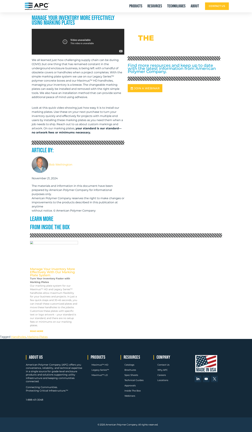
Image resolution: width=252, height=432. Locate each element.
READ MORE (36, 331)
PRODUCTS (98, 357)
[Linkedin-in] (198, 379)
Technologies (176, 6)
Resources (154, 6)
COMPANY (163, 357)
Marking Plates (37, 336)
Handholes (18, 336)
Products (135, 6)
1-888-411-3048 (34, 399)
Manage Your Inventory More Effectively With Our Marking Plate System (52, 272)
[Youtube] (206, 379)
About (195, 6)
